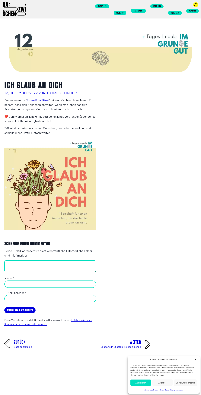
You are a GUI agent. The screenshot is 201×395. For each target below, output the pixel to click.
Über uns (157, 6)
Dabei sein (175, 13)
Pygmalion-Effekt (38, 100)
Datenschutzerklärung (150, 390)
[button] (195, 359)
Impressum (180, 390)
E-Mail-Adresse (15, 292)
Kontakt (192, 10)
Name (9, 278)
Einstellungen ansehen (185, 382)
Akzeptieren (140, 382)
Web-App (120, 13)
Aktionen (138, 10)
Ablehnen (162, 382)
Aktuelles (102, 6)
